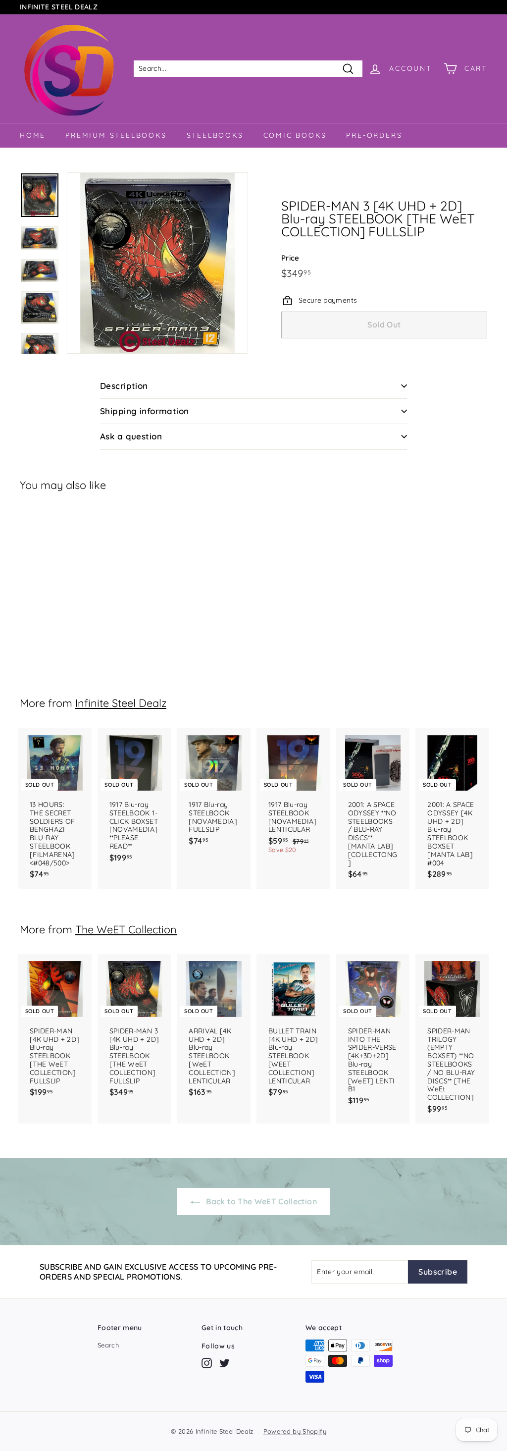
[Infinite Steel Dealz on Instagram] (207, 1363)
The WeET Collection (126, 929)
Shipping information (144, 411)
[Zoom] (157, 263)
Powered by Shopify (294, 1431)
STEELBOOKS (215, 135)
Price (290, 258)
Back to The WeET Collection (260, 1201)
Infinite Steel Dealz (120, 702)
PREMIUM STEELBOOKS (115, 135)
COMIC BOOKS (295, 135)
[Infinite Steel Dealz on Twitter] (224, 1363)
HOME (33, 135)
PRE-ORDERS (374, 135)
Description (124, 385)
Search (108, 1345)
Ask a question (131, 436)
